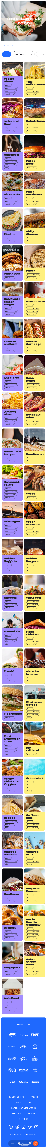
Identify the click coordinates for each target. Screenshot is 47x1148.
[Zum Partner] (12, 1035)
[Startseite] (25, 1144)
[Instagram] (23, 1127)
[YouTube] (36, 1127)
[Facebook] (11, 1127)
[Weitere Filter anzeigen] (43, 54)
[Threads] (17, 1127)
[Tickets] (35, 1143)
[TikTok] (30, 1127)
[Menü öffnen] (12, 1143)
